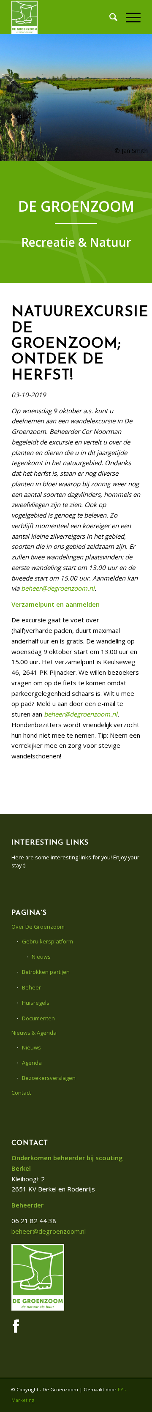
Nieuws (41, 956)
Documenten (38, 1018)
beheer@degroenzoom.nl (58, 588)
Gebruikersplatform (47, 941)
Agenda (32, 1062)
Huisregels (35, 1002)
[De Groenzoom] (63, 17)
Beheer (31, 987)
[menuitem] (109, 17)
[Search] (109, 17)
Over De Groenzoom (38, 926)
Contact (21, 1092)
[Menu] (129, 17)
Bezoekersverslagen (49, 1078)
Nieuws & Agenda (34, 1032)
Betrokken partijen (46, 972)
